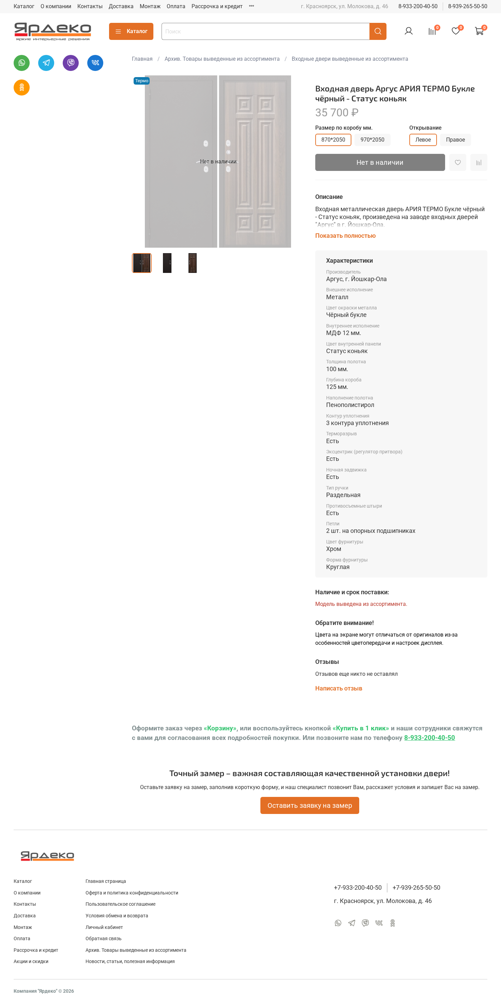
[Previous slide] (143, 162)
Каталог (24, 6)
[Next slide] (293, 162)
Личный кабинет (104, 927)
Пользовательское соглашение (120, 904)
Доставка (121, 6)
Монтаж (150, 6)
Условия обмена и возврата (117, 916)
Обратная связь (104, 939)
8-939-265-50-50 (467, 6)
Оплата (176, 6)
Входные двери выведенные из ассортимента (350, 59)
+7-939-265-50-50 (416, 887)
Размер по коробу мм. (344, 128)
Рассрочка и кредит (217, 6)
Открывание (425, 128)
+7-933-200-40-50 (358, 887)
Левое (423, 139)
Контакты (90, 6)
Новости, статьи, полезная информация (130, 961)
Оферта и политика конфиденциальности (132, 893)
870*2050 (333, 139)
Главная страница (106, 881)
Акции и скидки (31, 961)
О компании (56, 6)
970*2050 (372, 139)
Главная (142, 59)
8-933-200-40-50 (418, 6)
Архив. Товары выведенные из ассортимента (222, 59)
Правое (455, 139)
